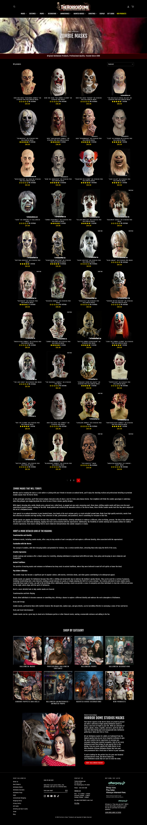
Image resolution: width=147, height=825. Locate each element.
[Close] (107, 396)
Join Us (104, 421)
